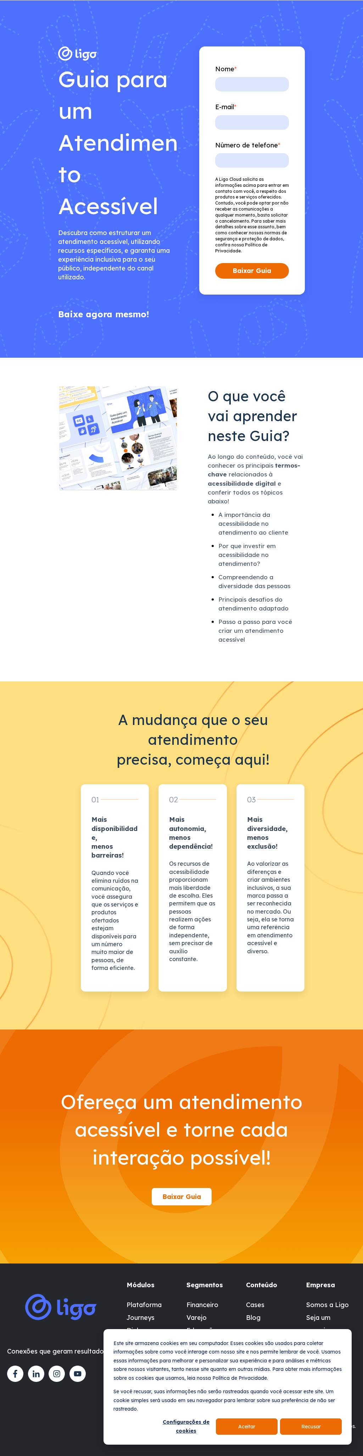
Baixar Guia (181, 1197)
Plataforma (144, 1305)
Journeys (141, 1317)
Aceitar (246, 1426)
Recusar (311, 1426)
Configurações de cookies (186, 1426)
